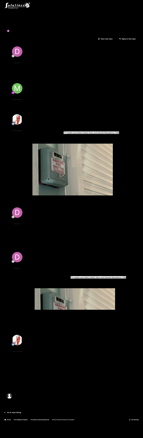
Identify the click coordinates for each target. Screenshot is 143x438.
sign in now (49, 386)
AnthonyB (17, 128)
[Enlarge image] (75, 290)
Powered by (128, 434)
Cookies (30, 434)
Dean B (13, 31)
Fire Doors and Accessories (45, 31)
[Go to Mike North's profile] (17, 88)
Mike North (17, 97)
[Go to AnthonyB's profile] (17, 119)
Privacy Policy (10, 434)
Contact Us (20, 434)
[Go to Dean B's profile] (8, 31)
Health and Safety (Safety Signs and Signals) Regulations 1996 (93, 132)
